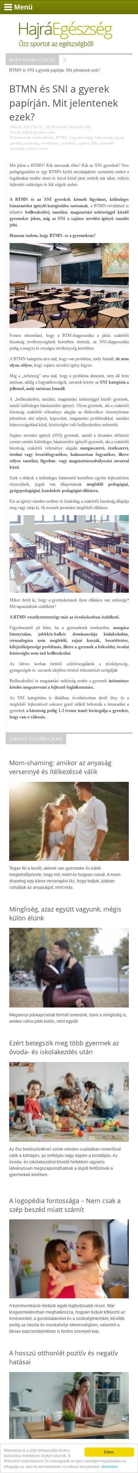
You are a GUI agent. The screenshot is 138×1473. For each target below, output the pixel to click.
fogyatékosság (81, 137)
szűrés (32, 148)
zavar (43, 148)
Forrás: (16, 132)
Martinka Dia (80, 127)
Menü (23, 7)
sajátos (84, 143)
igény (119, 137)
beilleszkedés (43, 137)
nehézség (31, 143)
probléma (68, 143)
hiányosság (104, 137)
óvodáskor (50, 143)
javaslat (16, 143)
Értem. (109, 1452)
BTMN (61, 137)
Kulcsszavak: (20, 137)
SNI (94, 143)
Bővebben (110, 1466)
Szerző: (62, 127)
